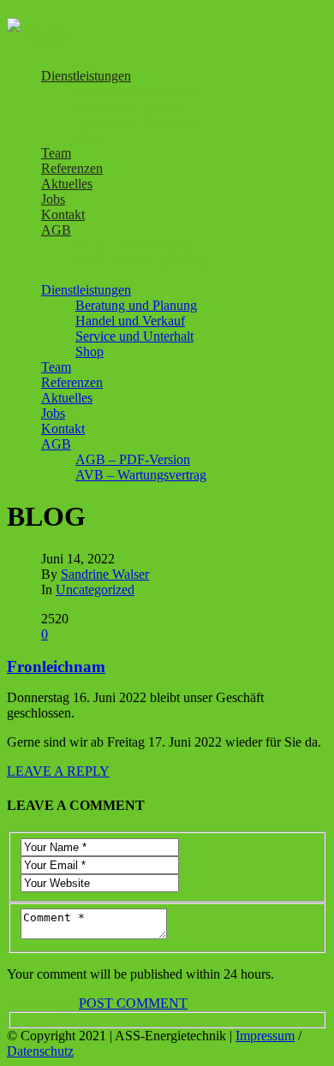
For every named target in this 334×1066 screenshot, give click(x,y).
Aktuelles (66, 183)
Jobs (53, 199)
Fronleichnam (56, 667)
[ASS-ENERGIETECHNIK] (38, 33)
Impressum (265, 1035)
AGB (56, 230)
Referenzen (72, 168)
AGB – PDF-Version (132, 245)
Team (56, 153)
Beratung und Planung (136, 91)
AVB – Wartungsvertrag (140, 260)
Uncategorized (95, 589)
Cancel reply (41, 1003)
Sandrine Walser (105, 574)
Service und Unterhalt (134, 122)
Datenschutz (40, 1051)
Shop (89, 137)
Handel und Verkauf (130, 106)
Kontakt (63, 214)
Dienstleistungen (86, 75)
